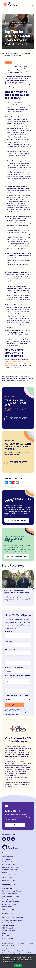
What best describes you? (15, 667)
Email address (10, 649)
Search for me (7, 907)
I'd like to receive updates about (17, 695)
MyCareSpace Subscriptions (12, 920)
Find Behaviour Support (10, 896)
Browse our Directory (9, 904)
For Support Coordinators (11, 862)
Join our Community (15, 825)
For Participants (7, 857)
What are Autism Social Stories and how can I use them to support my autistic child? (18, 363)
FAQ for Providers (8, 938)
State (7, 687)
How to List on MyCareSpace (12, 918)
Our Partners (6, 933)
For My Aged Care (8, 864)
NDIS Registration (8, 928)
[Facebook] (8, 839)
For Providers (6, 859)
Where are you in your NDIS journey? (18, 676)
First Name (9, 631)
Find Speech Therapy (9, 894)
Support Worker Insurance (11, 923)
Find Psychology (8, 899)
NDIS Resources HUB (19, 22)
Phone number (10, 659)
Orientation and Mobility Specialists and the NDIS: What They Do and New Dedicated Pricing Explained (16, 594)
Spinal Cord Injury (8, 880)
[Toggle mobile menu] (32, 5)
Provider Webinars (8, 931)
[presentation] (33, 588)
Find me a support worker (16, 556)
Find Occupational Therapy (12, 891)
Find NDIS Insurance (9, 925)
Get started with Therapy (16, 520)
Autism (4, 872)
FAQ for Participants (9, 909)
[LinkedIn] (13, 839)
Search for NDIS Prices (10, 867)
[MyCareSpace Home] (18, 847)
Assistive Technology (9, 875)
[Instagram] (4, 839)
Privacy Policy (13, 714)
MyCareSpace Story (9, 888)
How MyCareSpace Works (11, 901)
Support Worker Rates (10, 870)
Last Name (9, 641)
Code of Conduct (8, 936)
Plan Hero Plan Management (14, 747)
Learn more (8, 603)
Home (8, 22)
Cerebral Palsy (7, 877)
